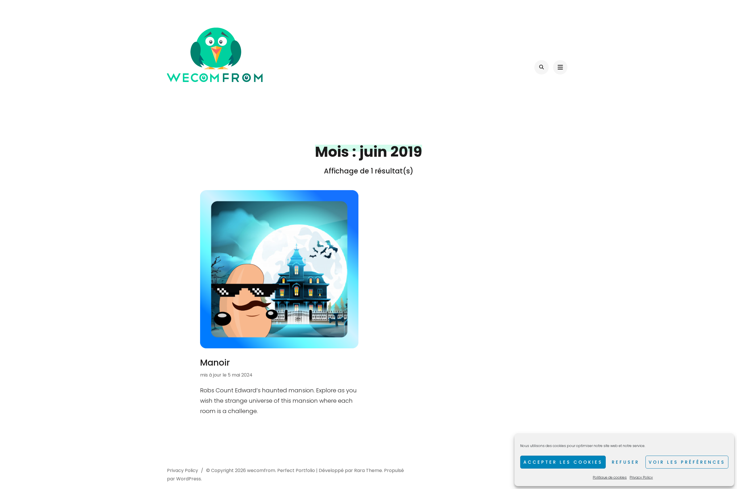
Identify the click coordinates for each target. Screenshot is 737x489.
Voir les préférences (687, 462)
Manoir (215, 362)
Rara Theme (368, 470)
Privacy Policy (641, 477)
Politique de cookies (610, 477)
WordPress (188, 478)
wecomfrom (261, 470)
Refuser (625, 462)
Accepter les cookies (563, 462)
